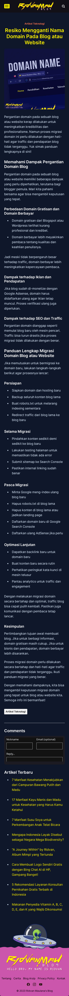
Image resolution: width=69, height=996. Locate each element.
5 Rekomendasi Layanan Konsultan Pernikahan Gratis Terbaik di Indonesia (37, 889)
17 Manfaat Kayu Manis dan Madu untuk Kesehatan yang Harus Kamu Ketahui (37, 805)
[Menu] (7, 6)
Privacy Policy (46, 978)
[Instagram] (34, 985)
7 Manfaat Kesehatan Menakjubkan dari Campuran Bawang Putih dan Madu (37, 785)
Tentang (6, 978)
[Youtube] (41, 985)
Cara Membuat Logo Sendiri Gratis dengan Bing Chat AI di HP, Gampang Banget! (37, 869)
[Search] (63, 6)
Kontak (61, 978)
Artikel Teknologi (35, 23)
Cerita (17, 978)
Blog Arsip (29, 978)
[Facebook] (28, 985)
